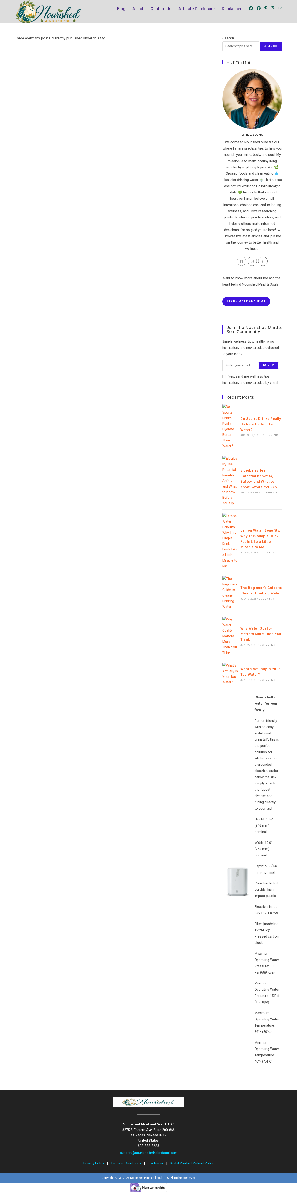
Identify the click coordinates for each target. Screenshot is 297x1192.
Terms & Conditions (126, 1163)
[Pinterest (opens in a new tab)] (265, 8)
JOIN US (268, 365)
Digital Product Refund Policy (192, 1163)
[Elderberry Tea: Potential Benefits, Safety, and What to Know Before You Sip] (230, 481)
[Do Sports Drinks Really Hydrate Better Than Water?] (230, 426)
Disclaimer (156, 1163)
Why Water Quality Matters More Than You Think (260, 634)
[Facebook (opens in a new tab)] (251, 8)
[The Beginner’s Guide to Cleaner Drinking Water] (230, 592)
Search (228, 38)
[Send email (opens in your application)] (280, 8)
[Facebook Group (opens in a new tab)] (258, 8)
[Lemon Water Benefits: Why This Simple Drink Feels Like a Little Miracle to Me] (230, 541)
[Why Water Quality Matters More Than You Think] (230, 636)
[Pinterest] (263, 261)
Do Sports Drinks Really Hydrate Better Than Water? (260, 424)
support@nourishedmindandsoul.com (148, 1153)
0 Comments (270, 435)
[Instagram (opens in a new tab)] (272, 8)
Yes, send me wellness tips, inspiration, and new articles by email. (250, 379)
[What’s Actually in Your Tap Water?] (230, 674)
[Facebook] (241, 261)
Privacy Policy (94, 1163)
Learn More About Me (246, 301)
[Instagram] (252, 261)
